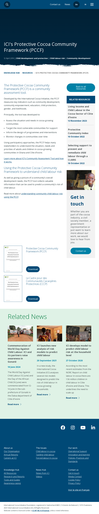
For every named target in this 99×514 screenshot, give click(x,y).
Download (33, 269)
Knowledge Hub (12, 73)
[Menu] (92, 4)
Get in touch (73, 473)
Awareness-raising (12, 483)
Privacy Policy (74, 483)
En (76, 4)
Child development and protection (32, 58)
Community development (78, 58)
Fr (85, 4)
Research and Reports (14, 476)
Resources (27, 73)
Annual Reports (11, 454)
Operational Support (77, 451)
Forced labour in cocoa (46, 458)
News (67, 4)
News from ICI (42, 473)
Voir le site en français (79, 490)
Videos (39, 476)
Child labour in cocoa (45, 451)
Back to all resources (81, 87)
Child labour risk (57, 58)
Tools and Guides (12, 479)
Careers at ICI (10, 458)
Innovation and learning (79, 454)
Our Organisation (12, 451)
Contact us (55, 4)
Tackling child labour (45, 454)
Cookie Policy (74, 479)
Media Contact (75, 476)
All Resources (10, 473)
